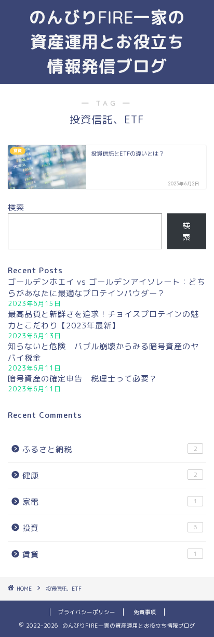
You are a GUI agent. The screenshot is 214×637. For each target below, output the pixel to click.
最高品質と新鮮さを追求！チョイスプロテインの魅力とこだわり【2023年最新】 (103, 320)
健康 (109, 475)
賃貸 (109, 554)
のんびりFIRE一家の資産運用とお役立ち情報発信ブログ (107, 42)
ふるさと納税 (109, 449)
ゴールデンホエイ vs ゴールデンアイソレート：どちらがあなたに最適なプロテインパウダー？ (106, 287)
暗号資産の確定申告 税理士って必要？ (82, 378)
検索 (16, 207)
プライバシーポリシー (86, 612)
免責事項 (144, 612)
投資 (109, 528)
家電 (109, 501)
